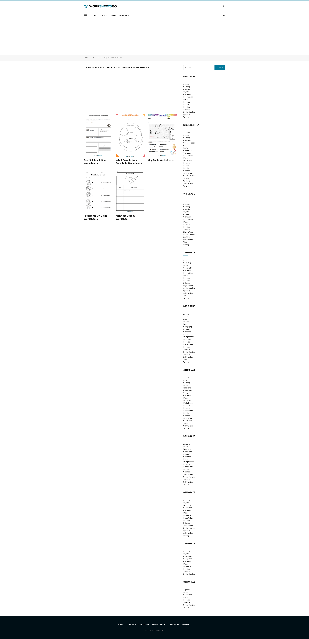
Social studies (189, 421)
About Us (174, 624)
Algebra (186, 444)
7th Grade (189, 543)
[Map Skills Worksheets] (162, 135)
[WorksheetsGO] (100, 6)
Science (186, 109)
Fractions (187, 324)
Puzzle (186, 104)
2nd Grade (189, 252)
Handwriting (188, 97)
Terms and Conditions (137, 624)
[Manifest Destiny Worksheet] (130, 190)
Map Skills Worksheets (161, 160)
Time (185, 242)
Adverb (186, 316)
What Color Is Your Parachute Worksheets (129, 162)
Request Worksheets (120, 15)
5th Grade (189, 436)
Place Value (188, 344)
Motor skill (187, 161)
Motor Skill (187, 400)
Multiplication (188, 337)
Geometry (187, 150)
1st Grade (189, 194)
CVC (185, 145)
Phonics (186, 102)
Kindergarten (191, 125)
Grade (102, 15)
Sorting (186, 178)
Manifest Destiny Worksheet (125, 217)
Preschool (189, 76)
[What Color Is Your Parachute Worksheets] (130, 135)
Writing (186, 117)
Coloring (186, 87)
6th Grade (189, 492)
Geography (187, 268)
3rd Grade (189, 306)
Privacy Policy (159, 624)
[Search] (224, 15)
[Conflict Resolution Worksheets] (98, 135)
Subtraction (188, 183)
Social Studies (189, 112)
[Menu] (85, 15)
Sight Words (188, 173)
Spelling (186, 115)
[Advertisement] (154, 37)
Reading (186, 107)
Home (93, 15)
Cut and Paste (189, 143)
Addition (186, 133)
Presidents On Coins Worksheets (95, 217)
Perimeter (187, 339)
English (186, 92)
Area (185, 319)
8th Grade (189, 582)
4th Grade (189, 370)
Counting (187, 89)
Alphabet (187, 84)
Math (185, 99)
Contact (186, 624)
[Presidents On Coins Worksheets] (98, 190)
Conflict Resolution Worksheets (95, 162)
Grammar (187, 94)
